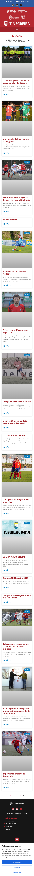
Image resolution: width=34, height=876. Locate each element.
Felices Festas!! (10, 219)
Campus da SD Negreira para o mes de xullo (17, 596)
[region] (17, 859)
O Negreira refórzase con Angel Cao (15, 331)
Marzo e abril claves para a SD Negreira (16, 140)
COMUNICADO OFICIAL (14, 435)
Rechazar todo (17, 872)
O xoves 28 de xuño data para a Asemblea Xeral (15, 422)
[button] (17, 29)
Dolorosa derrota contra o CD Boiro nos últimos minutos (16, 646)
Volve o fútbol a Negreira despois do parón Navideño (16, 198)
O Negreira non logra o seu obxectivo (16, 501)
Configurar (17, 867)
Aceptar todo (17, 862)
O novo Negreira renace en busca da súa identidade (16, 81)
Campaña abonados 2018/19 (17, 401)
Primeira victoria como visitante (14, 272)
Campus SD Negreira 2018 (15, 578)
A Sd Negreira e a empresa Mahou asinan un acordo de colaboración (16, 711)
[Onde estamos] (17, 839)
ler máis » (7, 94)
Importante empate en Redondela (14, 775)
